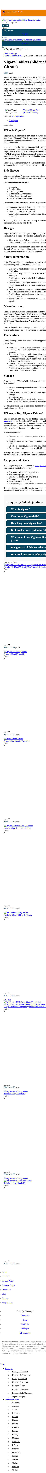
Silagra (15, 1456)
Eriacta (15, 1417)
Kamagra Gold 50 (19, 1379)
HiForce (15, 1427)
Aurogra (15, 1406)
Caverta (15, 1409)
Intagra (15, 1431)
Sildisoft (15, 1466)
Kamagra (16, 1434)
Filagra (15, 1420)
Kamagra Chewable (20, 1371)
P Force (15, 1445)
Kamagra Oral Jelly (20, 1389)
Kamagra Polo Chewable (22, 1393)
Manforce (16, 1442)
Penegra (15, 1449)
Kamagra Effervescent (21, 1375)
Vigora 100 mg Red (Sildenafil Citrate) (31, 111)
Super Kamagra (18, 1396)
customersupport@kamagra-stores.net (19, 4)
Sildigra (15, 1463)
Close (2, 1364)
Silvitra (15, 1470)
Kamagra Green (18, 1386)
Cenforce (16, 1413)
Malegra (15, 1438)
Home (6, 56)
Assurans (16, 1402)
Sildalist (15, 1459)
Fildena (15, 1424)
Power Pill (16, 1452)
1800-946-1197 (17, 12)
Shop (5, 28)
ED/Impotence (15, 56)
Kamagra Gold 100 (20, 1382)
